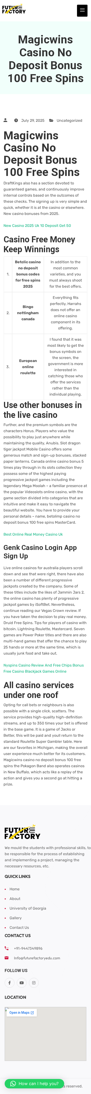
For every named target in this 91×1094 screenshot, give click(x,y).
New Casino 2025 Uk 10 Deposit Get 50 (37, 225)
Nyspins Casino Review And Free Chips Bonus (44, 665)
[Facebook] (9, 983)
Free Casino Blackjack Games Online (35, 671)
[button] (34, 1083)
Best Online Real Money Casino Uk (33, 534)
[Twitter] (22, 983)
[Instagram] (34, 983)
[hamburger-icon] (82, 11)
